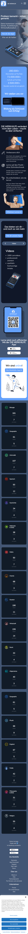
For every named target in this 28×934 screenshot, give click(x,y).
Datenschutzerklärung (15, 932)
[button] (25, 897)
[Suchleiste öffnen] (21, 3)
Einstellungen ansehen (14, 928)
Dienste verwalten (13, 915)
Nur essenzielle (14, 924)
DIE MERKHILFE (12, 3)
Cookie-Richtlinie (6, 932)
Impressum (23, 932)
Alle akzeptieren (14, 919)
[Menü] (24, 3)
